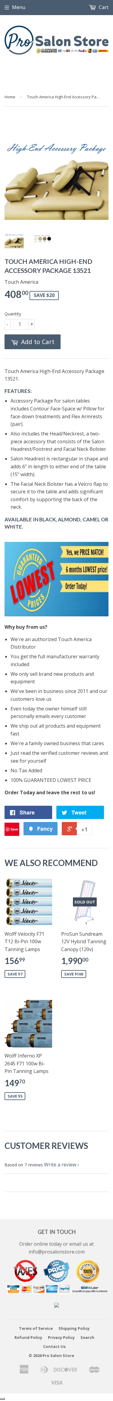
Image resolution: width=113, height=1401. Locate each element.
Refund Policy (28, 1337)
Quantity (13, 314)
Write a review (60, 1164)
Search (87, 1337)
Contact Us (54, 1346)
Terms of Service (36, 1328)
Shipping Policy (73, 1328)
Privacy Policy (61, 1337)
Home (10, 97)
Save (14, 829)
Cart (103, 7)
